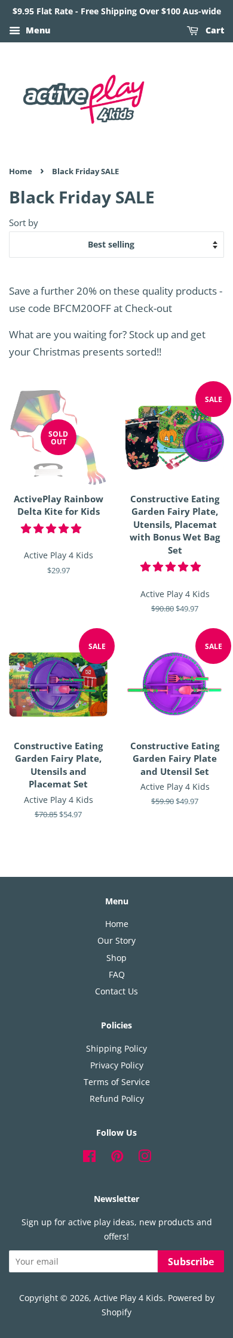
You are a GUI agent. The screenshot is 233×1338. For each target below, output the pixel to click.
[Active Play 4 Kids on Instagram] (144, 1158)
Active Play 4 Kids (128, 1297)
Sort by (23, 222)
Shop (116, 957)
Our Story (116, 940)
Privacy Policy (116, 1065)
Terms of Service (117, 1081)
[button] (52, 528)
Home (20, 171)
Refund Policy (117, 1098)
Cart (213, 30)
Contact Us (116, 991)
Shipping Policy (116, 1048)
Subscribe (191, 1261)
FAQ (117, 974)
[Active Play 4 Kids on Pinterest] (117, 1158)
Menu (36, 30)
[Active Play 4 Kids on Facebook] (89, 1158)
